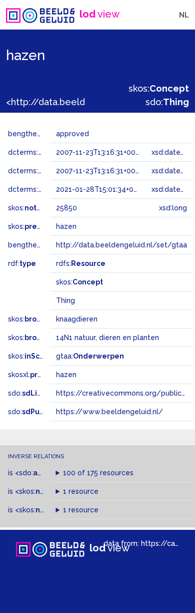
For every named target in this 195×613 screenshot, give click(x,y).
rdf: (22, 263)
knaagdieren (77, 319)
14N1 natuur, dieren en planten (107, 338)
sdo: (167, 102)
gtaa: (90, 356)
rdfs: (81, 263)
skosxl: (37, 375)
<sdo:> (36, 473)
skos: (158, 88)
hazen (66, 375)
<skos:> (44, 510)
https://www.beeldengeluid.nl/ (109, 412)
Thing (65, 300)
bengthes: (36, 134)
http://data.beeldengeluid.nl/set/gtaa (121, 245)
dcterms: (49, 152)
